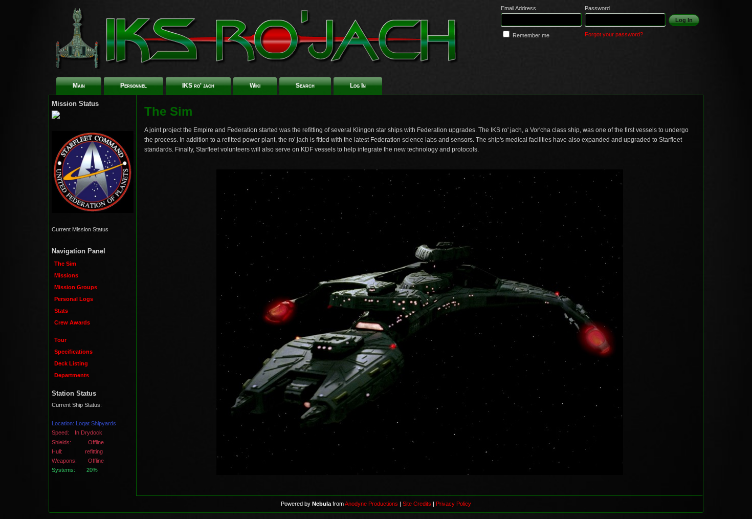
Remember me (531, 35)
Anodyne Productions (371, 504)
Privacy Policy (453, 504)
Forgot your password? (614, 34)
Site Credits (417, 504)
